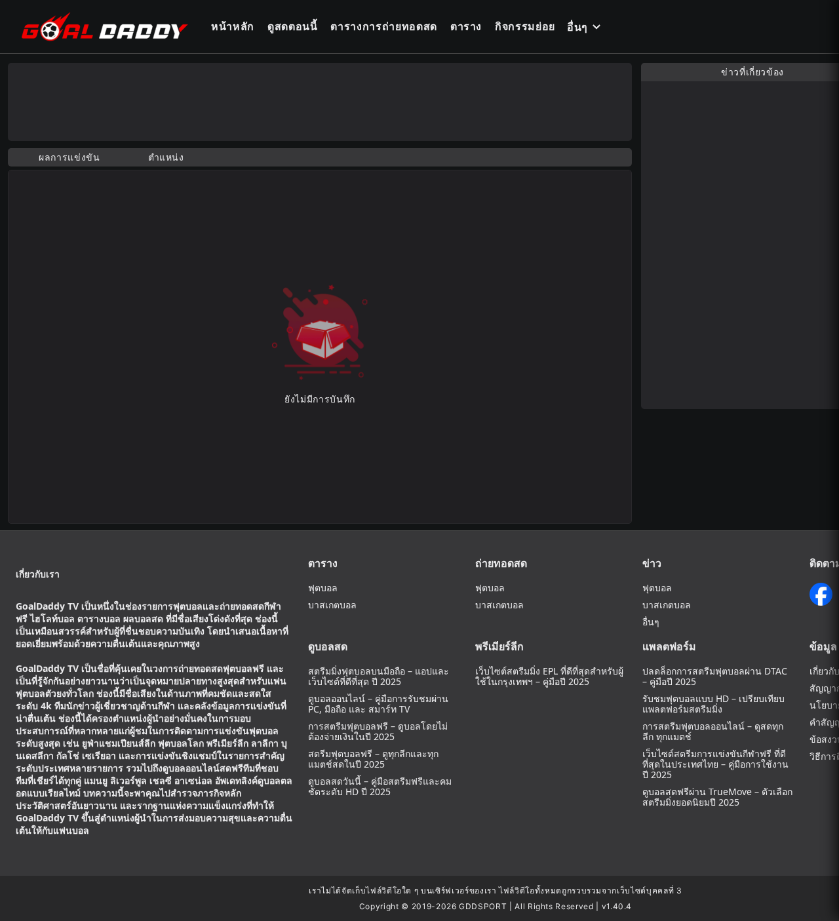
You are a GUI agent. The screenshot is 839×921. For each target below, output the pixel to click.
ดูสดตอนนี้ (292, 26)
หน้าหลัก (232, 26)
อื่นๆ (577, 26)
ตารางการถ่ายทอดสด (383, 26)
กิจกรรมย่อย (525, 26)
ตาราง (466, 26)
